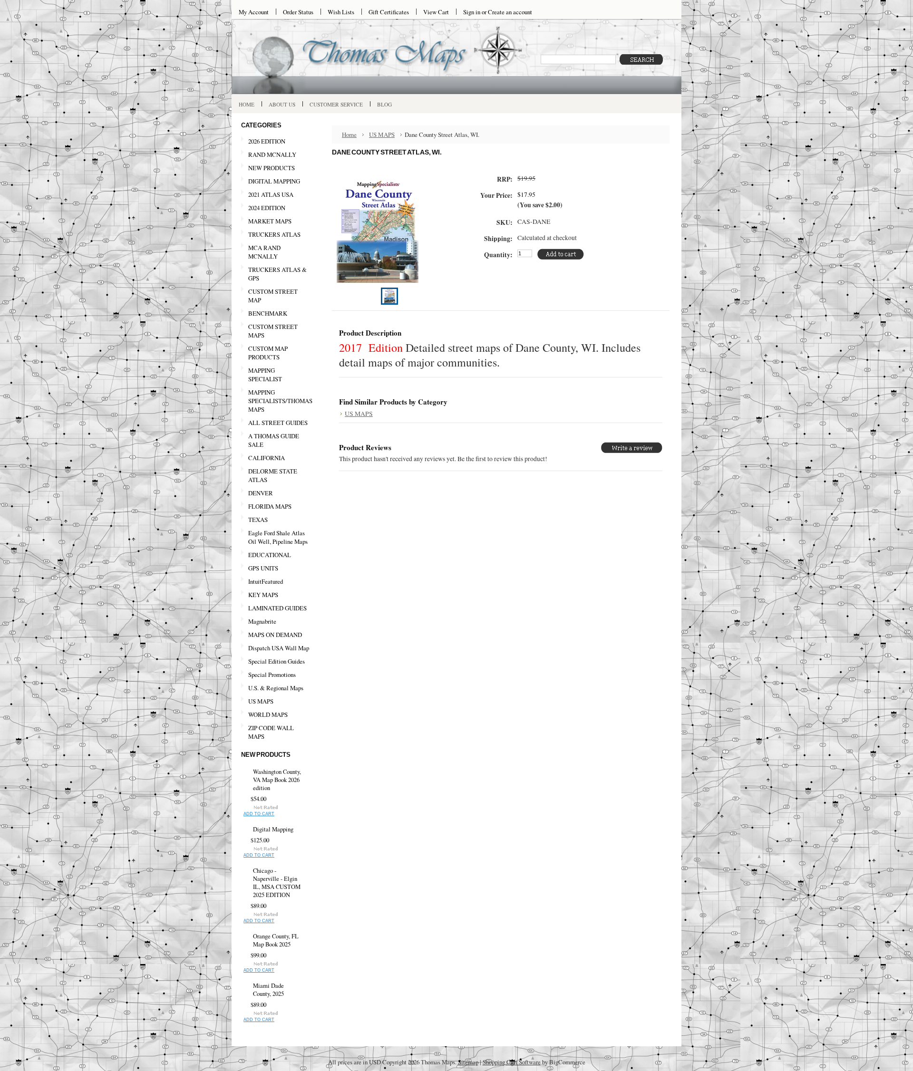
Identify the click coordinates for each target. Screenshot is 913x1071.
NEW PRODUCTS (268, 168)
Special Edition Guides (276, 661)
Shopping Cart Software (512, 1062)
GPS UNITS (263, 568)
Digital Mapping (273, 829)
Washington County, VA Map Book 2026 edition (277, 780)
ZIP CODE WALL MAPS (271, 732)
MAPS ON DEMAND (275, 634)
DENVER (260, 493)
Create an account (510, 12)
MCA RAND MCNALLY (264, 252)
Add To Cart (258, 813)
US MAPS (257, 701)
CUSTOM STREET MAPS (273, 330)
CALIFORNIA (263, 458)
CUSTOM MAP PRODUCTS (268, 352)
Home (349, 134)
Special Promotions (268, 675)
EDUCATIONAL (269, 554)
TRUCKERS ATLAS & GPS (277, 273)
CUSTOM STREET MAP (273, 295)
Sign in (471, 12)
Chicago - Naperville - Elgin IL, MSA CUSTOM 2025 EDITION (277, 883)
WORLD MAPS (268, 714)
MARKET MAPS (269, 221)
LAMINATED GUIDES (277, 608)
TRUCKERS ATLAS (274, 234)
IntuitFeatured (265, 581)
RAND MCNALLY (272, 154)
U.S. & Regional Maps (275, 688)
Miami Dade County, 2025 (268, 990)
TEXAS (254, 520)
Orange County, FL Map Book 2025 (276, 940)
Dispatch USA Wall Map (278, 648)
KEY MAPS (263, 594)
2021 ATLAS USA (267, 195)
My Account (254, 12)
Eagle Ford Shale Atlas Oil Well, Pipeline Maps (278, 537)
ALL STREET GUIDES (278, 422)
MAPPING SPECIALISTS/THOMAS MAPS (276, 401)
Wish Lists (341, 12)
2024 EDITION (263, 208)
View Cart (436, 12)
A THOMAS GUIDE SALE (270, 440)
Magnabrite (262, 621)
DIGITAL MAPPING (274, 181)
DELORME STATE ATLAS (272, 475)
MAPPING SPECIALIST (265, 374)
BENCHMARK (267, 313)
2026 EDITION (266, 141)
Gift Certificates (389, 12)
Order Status (298, 12)
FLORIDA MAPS (269, 506)
